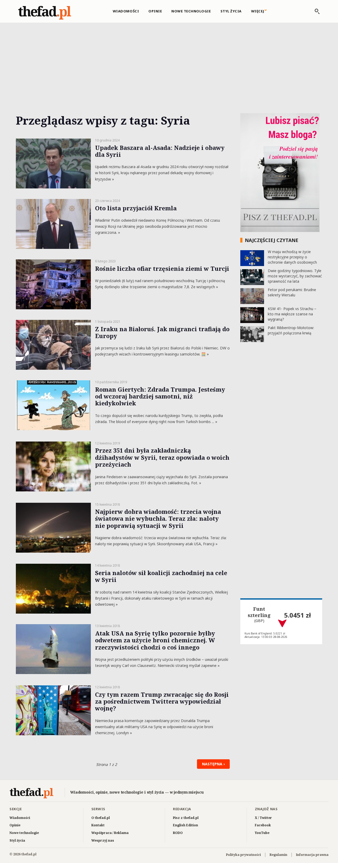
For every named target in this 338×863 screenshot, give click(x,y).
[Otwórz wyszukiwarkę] (314, 11)
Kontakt (98, 825)
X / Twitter (263, 817)
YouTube (262, 833)
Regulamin (278, 854)
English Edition (185, 825)
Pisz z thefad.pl (186, 817)
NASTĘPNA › (213, 763)
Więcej (257, 11)
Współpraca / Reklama (110, 833)
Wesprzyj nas (102, 840)
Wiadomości (126, 11)
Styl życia (231, 11)
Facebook (263, 825)
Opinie (155, 11)
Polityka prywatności (243, 854)
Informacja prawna (312, 854)
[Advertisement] (169, 62)
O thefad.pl (100, 817)
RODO (178, 833)
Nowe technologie (191, 11)
